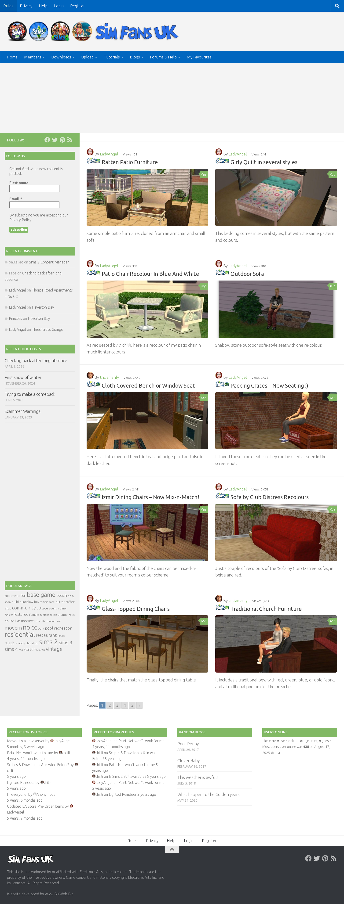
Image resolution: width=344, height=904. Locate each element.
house (9, 621)
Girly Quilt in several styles (264, 162)
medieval (28, 621)
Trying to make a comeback (30, 394)
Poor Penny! (188, 743)
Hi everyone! (17, 794)
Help (43, 6)
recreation (63, 628)
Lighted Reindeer (21, 782)
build (15, 602)
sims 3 (65, 642)
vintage (54, 649)
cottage (42, 608)
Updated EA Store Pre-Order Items (35, 806)
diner (63, 608)
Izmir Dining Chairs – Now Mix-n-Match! (150, 497)
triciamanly (109, 377)
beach (61, 595)
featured (21, 614)
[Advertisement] (172, 98)
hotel (72, 614)
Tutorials (112, 57)
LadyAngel (109, 154)
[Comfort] (94, 162)
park (41, 628)
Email (15, 199)
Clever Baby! (189, 760)
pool (49, 628)
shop (35, 643)
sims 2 (48, 642)
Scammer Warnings (22, 411)
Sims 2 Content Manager (49, 262)
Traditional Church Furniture (266, 609)
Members (32, 57)
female (34, 614)
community (24, 607)
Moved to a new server (25, 741)
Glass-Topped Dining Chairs (136, 609)
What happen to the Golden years (208, 794)
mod (58, 621)
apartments (12, 595)
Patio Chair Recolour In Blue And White (150, 274)
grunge (63, 614)
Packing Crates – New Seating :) (269, 385)
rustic (10, 643)
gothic (53, 614)
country (54, 608)
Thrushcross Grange (47, 329)
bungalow (26, 601)
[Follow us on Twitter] (55, 140)
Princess (15, 318)
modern (13, 627)
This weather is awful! (197, 777)
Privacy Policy (20, 220)
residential (20, 634)
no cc (30, 627)
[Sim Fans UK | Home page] (94, 31)
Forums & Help (163, 57)
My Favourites (199, 57)
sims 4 (11, 649)
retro (61, 635)
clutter (60, 601)
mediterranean (46, 621)
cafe (52, 601)
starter (29, 649)
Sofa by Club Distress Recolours (270, 497)
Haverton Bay (43, 307)
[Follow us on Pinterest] (62, 140)
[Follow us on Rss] (70, 140)
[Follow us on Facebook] (47, 140)
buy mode (41, 601)
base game (41, 594)
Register (77, 6)
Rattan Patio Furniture (130, 162)
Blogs (135, 57)
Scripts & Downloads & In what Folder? (38, 765)
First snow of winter (23, 377)
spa (21, 649)
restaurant (46, 635)
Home (12, 57)
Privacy (26, 6)
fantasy (9, 614)
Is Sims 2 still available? (127, 776)
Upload (87, 57)
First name (19, 183)
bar (23, 595)
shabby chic (23, 643)
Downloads (61, 57)
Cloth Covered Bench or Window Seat (148, 385)
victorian (40, 649)
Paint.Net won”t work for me (30, 753)
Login (59, 6)
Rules (8, 6)
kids (17, 621)
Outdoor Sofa (247, 274)
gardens (44, 614)
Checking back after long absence (36, 360)
